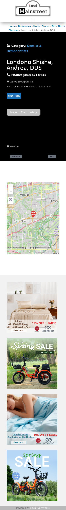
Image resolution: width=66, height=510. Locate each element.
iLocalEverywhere (40, 507)
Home (12, 26)
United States (41, 26)
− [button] (11, 191)
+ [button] (11, 186)
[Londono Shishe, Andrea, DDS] (33, 214)
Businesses (24, 26)
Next (52, 156)
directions (13, 95)
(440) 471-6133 (34, 74)
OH (54, 26)
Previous (16, 156)
